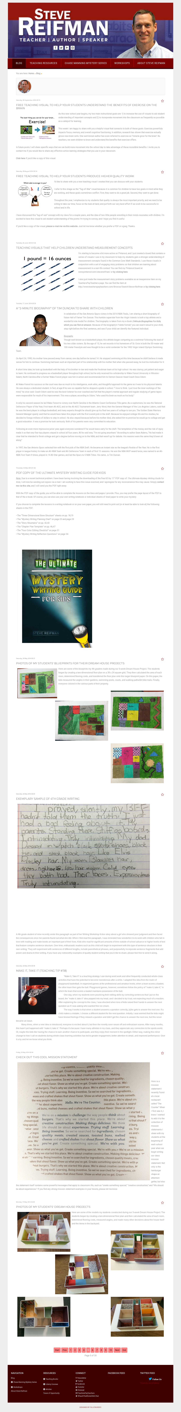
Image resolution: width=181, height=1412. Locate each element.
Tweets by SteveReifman (149, 1383)
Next (117, 1350)
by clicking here (120, 272)
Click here (20, 158)
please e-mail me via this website (62, 226)
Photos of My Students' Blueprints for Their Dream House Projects (70, 663)
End (124, 1350)
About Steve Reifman (151, 63)
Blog (19, 63)
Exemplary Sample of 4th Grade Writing (48, 798)
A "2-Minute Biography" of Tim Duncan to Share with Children (64, 308)
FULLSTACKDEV (95, 1407)
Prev (65, 1350)
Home (31, 73)
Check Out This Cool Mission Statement (46, 1057)
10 (110, 1350)
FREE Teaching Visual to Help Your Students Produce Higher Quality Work (75, 176)
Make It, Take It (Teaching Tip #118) (41, 970)
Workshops (122, 63)
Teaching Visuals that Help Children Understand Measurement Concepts (74, 247)
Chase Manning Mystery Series (86, 63)
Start (57, 1350)
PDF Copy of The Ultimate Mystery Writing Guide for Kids (61, 472)
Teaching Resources (43, 63)
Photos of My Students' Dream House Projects (53, 1206)
